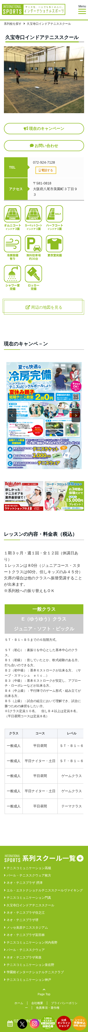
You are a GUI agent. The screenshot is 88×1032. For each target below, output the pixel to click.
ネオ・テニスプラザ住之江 (25, 912)
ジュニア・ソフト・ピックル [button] (44, 628)
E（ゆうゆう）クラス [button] (44, 618)
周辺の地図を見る (46, 307)
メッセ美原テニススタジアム (27, 927)
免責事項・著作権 (47, 1007)
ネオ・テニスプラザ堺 (22, 920)
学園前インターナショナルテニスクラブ (35, 972)
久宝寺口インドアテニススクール (30, 905)
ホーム (18, 1003)
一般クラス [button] (44, 609)
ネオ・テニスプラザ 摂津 (24, 883)
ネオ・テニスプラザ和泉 (24, 957)
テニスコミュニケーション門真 (28, 897)
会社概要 (37, 1003)
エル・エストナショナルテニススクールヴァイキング (44, 890)
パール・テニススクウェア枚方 (28, 875)
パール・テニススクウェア (25, 950)
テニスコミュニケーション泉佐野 (30, 965)
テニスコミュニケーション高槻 (28, 868)
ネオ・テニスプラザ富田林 (25, 935)
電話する (47, 170)
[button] (12, 415)
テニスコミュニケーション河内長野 (31, 942)
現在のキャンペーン (46, 128)
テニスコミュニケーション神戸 (28, 980)
